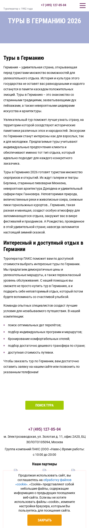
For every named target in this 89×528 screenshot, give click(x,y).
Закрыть (45, 520)
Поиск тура (44, 405)
